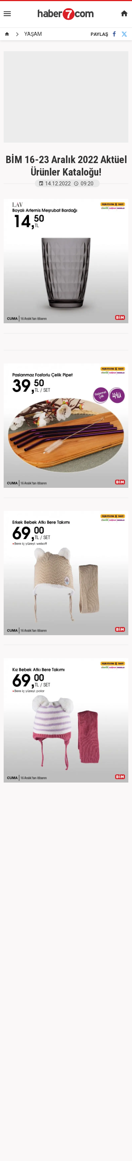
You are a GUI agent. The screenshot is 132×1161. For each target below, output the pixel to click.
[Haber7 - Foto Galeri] (66, 14)
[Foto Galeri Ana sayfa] (7, 34)
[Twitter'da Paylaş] (124, 34)
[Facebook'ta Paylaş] (114, 34)
